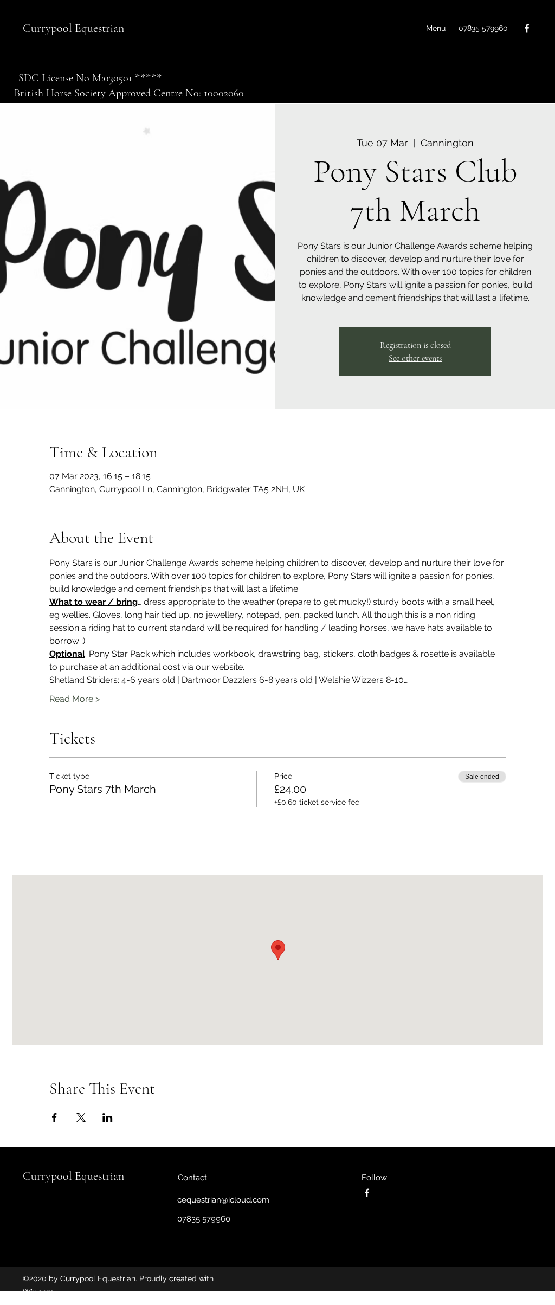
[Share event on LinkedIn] (107, 1117)
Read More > (74, 699)
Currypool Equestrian (73, 28)
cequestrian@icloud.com (223, 1200)
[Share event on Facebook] (54, 1117)
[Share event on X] (81, 1117)
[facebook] (526, 28)
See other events (415, 358)
